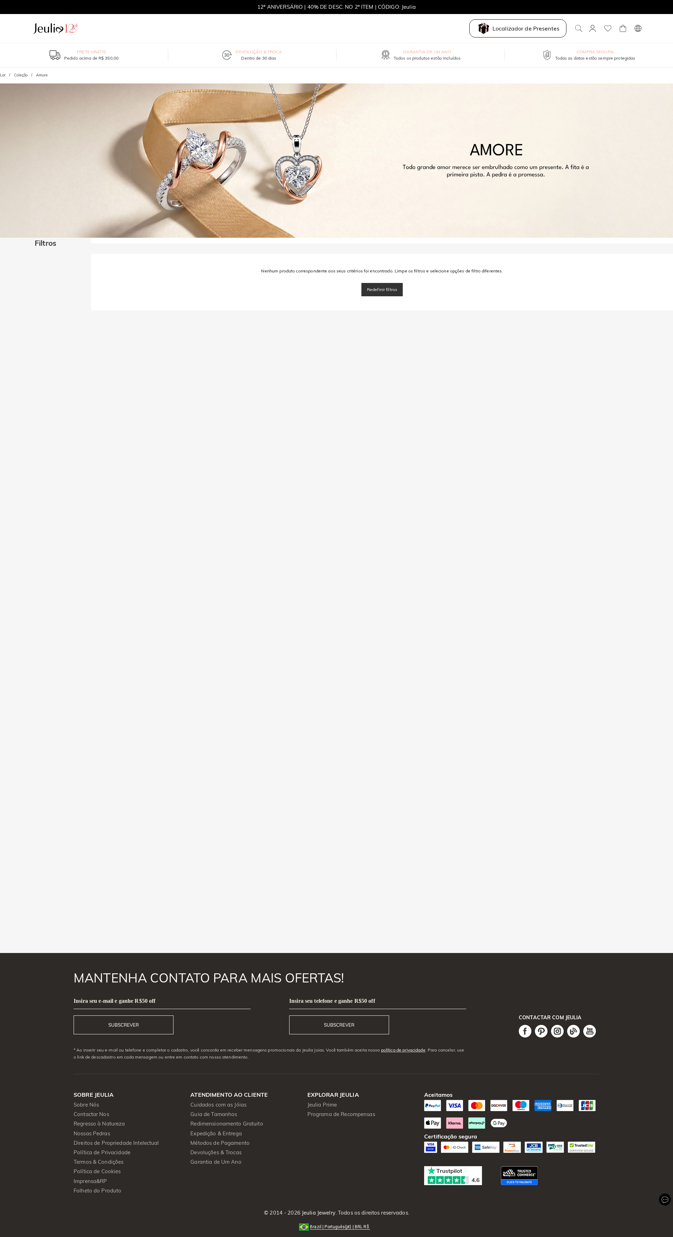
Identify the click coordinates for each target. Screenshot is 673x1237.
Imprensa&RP (90, 1181)
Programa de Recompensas (341, 1114)
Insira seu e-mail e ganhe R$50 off (114, 1001)
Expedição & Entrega (216, 1133)
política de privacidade (403, 1050)
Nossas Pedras (92, 1133)
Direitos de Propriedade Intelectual (116, 1143)
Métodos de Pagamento (220, 1143)
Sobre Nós (86, 1104)
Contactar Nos (91, 1114)
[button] (336, 1226)
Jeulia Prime (322, 1104)
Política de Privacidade (102, 1152)
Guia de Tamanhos (213, 1114)
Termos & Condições (98, 1161)
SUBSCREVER (123, 1025)
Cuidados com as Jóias (218, 1104)
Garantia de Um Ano (215, 1161)
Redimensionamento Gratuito (226, 1123)
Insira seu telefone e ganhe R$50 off (332, 1001)
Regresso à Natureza (99, 1123)
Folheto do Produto (97, 1190)
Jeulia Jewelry (317, 1212)
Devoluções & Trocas (216, 1152)
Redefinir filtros (382, 289)
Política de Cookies (97, 1171)
